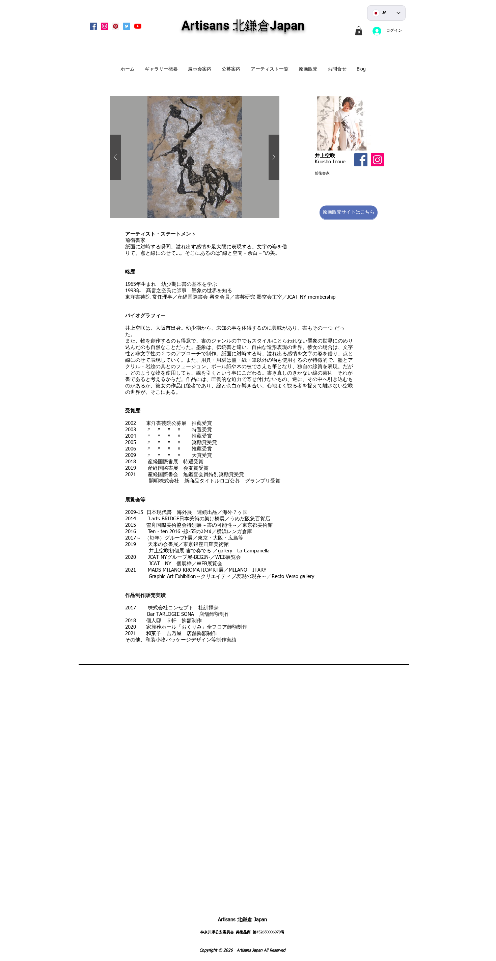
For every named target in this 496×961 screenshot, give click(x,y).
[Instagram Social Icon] (104, 26)
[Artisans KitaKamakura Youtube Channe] (137, 26)
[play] (263, 101)
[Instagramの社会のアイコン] (377, 159)
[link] (358, 30)
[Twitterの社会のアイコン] (126, 26)
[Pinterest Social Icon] (115, 26)
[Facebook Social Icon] (93, 26)
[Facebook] (360, 159)
